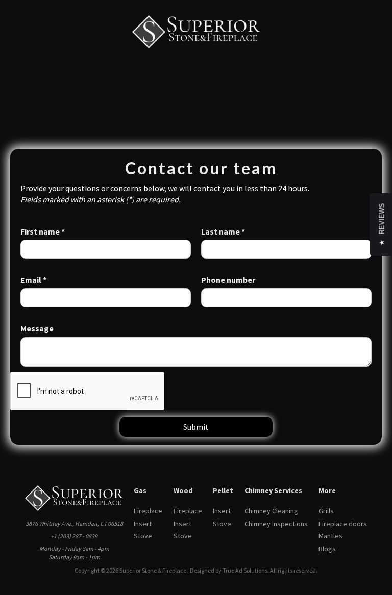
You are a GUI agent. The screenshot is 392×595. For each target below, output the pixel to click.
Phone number (228, 280)
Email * (33, 280)
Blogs (327, 548)
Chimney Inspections (276, 523)
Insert (143, 523)
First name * (42, 231)
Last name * (223, 231)
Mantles (330, 535)
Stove (143, 535)
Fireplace (148, 510)
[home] (196, 31)
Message (37, 328)
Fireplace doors (342, 523)
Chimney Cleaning (271, 510)
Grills (326, 510)
